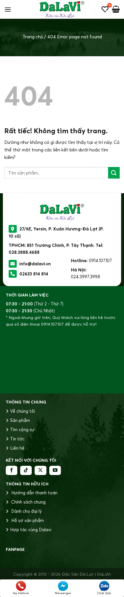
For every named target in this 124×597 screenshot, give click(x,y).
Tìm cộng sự (22, 429)
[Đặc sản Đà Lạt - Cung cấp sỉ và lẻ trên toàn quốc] (62, 9)
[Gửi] (114, 172)
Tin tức (17, 439)
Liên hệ (17, 448)
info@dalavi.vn (35, 263)
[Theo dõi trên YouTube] (55, 470)
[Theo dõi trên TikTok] (26, 470)
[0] (105, 9)
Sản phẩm (20, 420)
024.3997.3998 (85, 276)
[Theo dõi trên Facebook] (11, 470)
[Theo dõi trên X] (40, 470)
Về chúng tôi (22, 411)
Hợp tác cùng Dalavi (30, 529)
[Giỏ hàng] (116, 9)
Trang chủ (32, 37)
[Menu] (7, 9)
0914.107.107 (100, 260)
